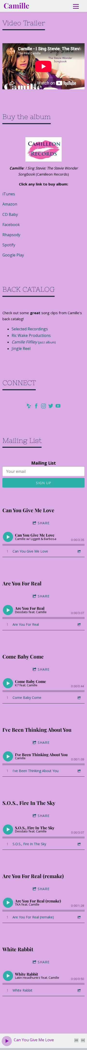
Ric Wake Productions (31, 335)
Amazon (9, 204)
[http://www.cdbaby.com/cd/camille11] (29, 407)
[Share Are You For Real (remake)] (78, 917)
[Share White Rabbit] (78, 990)
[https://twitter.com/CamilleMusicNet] (50, 407)
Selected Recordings (30, 329)
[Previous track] (76, 1040)
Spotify (8, 245)
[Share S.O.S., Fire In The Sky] (78, 844)
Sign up (43, 483)
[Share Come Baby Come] (78, 698)
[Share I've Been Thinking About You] (78, 771)
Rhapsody (11, 234)
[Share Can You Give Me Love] (78, 551)
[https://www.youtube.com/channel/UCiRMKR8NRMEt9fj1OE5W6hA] (58, 407)
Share (44, 523)
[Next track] (83, 1040)
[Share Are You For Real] (78, 624)
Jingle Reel (21, 348)
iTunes (8, 194)
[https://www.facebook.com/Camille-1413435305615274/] (36, 407)
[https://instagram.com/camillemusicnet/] (43, 407)
